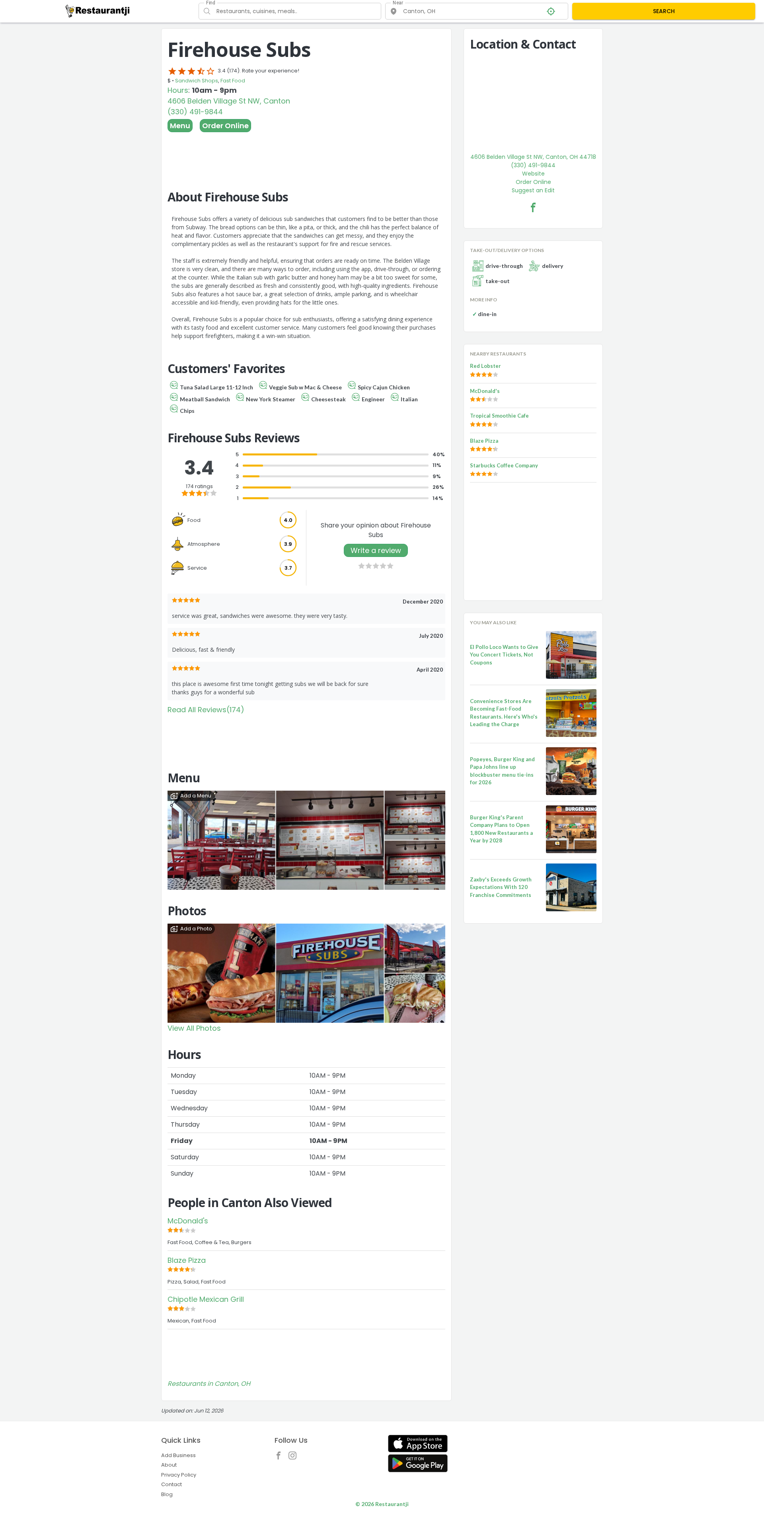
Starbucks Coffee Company (504, 465)
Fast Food (232, 80)
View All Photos (194, 1028)
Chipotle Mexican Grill (206, 1299)
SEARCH (664, 11)
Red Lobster (485, 366)
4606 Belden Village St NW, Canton (229, 101)
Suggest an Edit (533, 190)
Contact (171, 1484)
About (169, 1465)
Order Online (225, 126)
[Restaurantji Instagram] (294, 1457)
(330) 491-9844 (195, 112)
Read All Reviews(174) (206, 710)
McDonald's (188, 1221)
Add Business (178, 1455)
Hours (178, 90)
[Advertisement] (306, 154)
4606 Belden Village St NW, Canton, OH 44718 (533, 157)
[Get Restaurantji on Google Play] (418, 1463)
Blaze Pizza (187, 1260)
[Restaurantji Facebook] (280, 1457)
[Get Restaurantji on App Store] (418, 1444)
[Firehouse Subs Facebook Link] (533, 207)
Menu (180, 126)
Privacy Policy (178, 1475)
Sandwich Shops (196, 80)
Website (533, 174)
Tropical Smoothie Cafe (499, 415)
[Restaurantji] (98, 11)
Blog (167, 1494)
